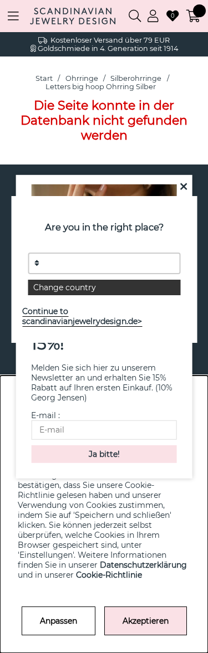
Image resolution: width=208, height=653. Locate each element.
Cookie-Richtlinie (109, 575)
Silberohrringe (136, 78)
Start (44, 78)
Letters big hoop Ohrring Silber (100, 87)
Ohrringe (81, 78)
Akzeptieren (146, 621)
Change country (64, 287)
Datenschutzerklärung (143, 565)
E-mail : (45, 415)
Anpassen (58, 621)
